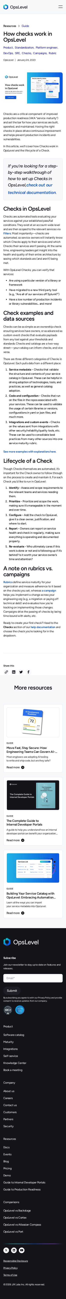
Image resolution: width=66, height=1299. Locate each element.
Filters (7, 233)
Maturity (8, 1042)
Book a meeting (12, 1070)
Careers (8, 1098)
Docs (6, 1147)
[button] (60, 7)
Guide (25, 26)
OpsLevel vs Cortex (15, 1217)
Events (7, 1154)
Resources (9, 26)
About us (8, 1091)
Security (8, 1126)
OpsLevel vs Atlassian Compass (22, 1224)
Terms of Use (10, 1275)
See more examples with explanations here (29, 451)
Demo (7, 1175)
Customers (10, 1112)
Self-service (10, 1056)
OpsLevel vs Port (13, 1231)
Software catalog (13, 1035)
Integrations (10, 1049)
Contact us (10, 1105)
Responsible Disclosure (15, 1260)
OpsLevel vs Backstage (17, 1210)
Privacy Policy (10, 1267)
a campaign (49, 590)
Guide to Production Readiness (21, 1189)
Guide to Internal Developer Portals (24, 1182)
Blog (6, 1161)
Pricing (7, 1168)
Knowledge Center (14, 1063)
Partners (8, 1119)
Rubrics (7, 582)
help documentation (43, 627)
